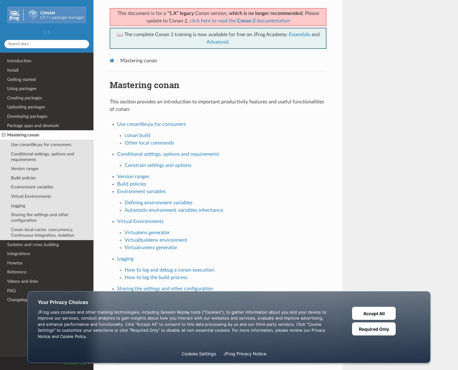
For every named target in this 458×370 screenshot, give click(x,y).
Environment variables (32, 187)
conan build (137, 135)
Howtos (14, 263)
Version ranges (25, 168)
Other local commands (149, 142)
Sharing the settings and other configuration (40, 217)
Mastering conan (23, 135)
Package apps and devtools (33, 125)
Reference (16, 272)
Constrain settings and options (158, 165)
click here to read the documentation (240, 20)
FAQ (11, 290)
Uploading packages (26, 107)
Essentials (299, 34)
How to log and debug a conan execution (169, 270)
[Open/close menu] (3, 135)
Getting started (21, 79)
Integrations (18, 253)
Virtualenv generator (147, 232)
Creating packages (24, 98)
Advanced (217, 42)
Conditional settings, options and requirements (42, 157)
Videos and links (22, 281)
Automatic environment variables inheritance (174, 210)
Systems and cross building (33, 244)
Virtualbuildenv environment (156, 240)
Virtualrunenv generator (151, 247)
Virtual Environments (31, 196)
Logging (18, 205)
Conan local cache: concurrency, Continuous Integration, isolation (42, 232)
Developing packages (27, 116)
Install (12, 70)
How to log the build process (156, 277)
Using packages (21, 88)
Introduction (19, 61)
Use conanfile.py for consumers (41, 144)
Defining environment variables (159, 202)
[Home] (112, 60)
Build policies (23, 178)
